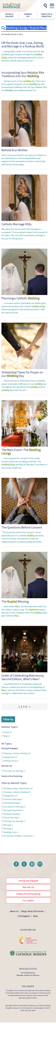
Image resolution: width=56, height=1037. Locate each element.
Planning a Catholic (20, 298)
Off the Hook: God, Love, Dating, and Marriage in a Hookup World (22, 44)
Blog (6, 736)
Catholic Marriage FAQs (16, 224)
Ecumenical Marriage (13, 799)
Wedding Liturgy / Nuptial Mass (17, 788)
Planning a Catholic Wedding (16, 753)
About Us (14, 911)
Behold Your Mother (14, 150)
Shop (35, 916)
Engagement (10, 757)
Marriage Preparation (13, 810)
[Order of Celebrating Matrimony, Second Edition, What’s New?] (24, 649)
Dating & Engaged (9, 15)
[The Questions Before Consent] (24, 501)
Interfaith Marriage (12, 803)
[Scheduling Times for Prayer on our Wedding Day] (24, 346)
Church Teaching (11, 817)
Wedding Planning (11, 814)
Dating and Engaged (28, 880)
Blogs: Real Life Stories (32, 911)
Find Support (24, 916)
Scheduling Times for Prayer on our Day (22, 374)
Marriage (8, 825)
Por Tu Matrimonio (28, 973)
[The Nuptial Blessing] (24, 575)
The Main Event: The (21, 451)
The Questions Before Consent (21, 527)
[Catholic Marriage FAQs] (24, 198)
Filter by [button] (8, 719)
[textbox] (24, 28)
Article (7, 732)
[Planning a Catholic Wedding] (24, 272)
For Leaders (28, 900)
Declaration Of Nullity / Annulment (18, 835)
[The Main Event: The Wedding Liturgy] (24, 423)
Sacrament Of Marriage (14, 806)
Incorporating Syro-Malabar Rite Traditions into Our (22, 74)
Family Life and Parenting (28, 893)
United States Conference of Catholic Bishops (34, 1005)
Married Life (27, 15)
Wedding (8, 828)
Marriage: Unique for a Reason (28, 975)
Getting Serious (11, 760)
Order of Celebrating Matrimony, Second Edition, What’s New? (22, 677)
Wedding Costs (10, 832)
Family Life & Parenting (46, 15)
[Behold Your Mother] (24, 124)
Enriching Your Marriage (14, 771)
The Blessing (15, 601)
